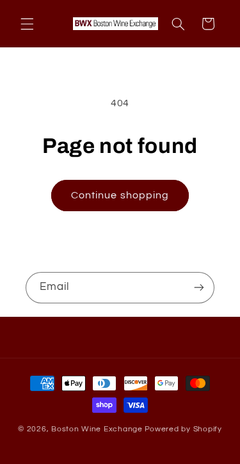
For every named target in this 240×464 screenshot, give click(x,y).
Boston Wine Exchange (97, 429)
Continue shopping (120, 195)
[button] (27, 23)
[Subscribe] (199, 287)
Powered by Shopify (183, 429)
